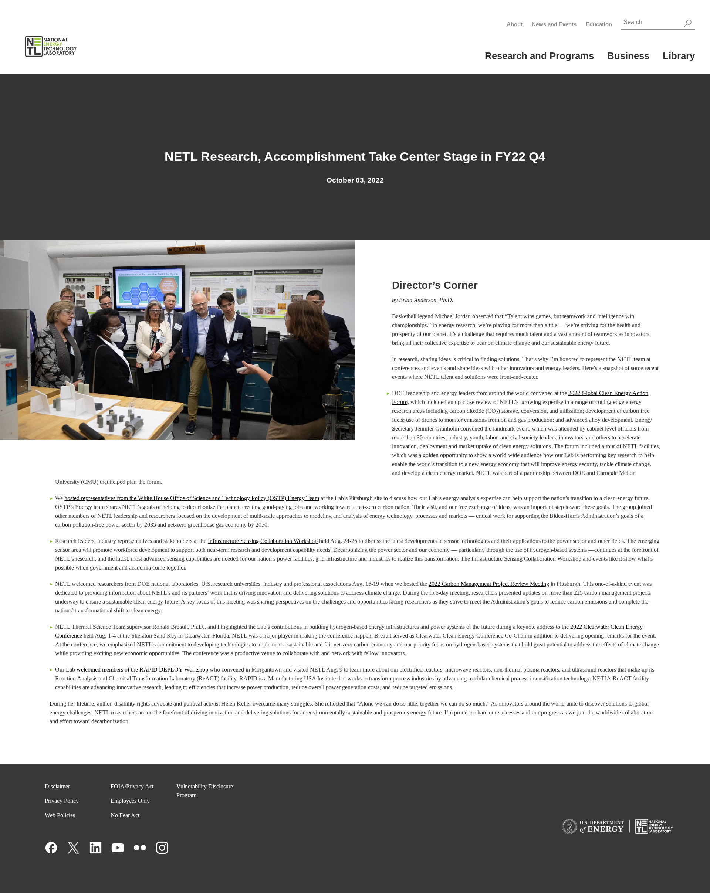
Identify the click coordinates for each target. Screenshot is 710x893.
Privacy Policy (62, 801)
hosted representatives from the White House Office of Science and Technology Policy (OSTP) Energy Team (191, 498)
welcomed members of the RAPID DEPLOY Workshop (142, 669)
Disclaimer (57, 786)
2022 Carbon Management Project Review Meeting (489, 584)
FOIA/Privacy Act (132, 786)
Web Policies (60, 815)
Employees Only (130, 801)
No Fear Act (125, 815)
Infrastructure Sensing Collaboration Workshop (263, 541)
